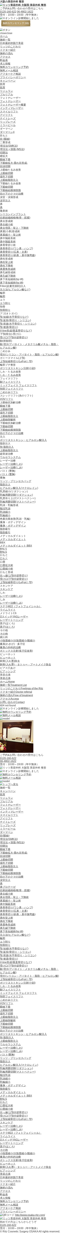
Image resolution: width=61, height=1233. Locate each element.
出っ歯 (14, 575)
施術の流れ (6, 53)
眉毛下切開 (6, 176)
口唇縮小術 (6, 568)
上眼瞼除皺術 (8, 419)
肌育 (2, 87)
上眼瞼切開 (6, 173)
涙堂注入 (5, 200)
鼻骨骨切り (16, 248)
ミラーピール (8, 125)
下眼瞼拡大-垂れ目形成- (14, 162)
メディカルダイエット (13, 539)
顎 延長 (15, 320)
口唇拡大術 (6, 565)
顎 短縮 (14, 317)
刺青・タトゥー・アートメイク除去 (25, 664)
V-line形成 (16, 330)
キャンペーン (8, 80)
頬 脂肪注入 (7, 447)
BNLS (3, 551)
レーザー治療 (11, 464)
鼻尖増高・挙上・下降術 (14, 228)
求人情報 (5, 63)
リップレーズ (8, 121)
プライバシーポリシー (13, 77)
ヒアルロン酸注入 (19, 488)
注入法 (15, 289)
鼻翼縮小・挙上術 (10, 234)
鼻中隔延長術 (8, 241)
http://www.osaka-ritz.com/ (30, 1215)
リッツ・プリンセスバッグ (15, 481)
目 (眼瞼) (5, 139)
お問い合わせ (12, 702)
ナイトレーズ (8, 118)
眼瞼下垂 (5, 159)
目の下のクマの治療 (11, 193)
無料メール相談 (9, 70)
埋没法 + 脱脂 (12, 149)
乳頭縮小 (5, 512)
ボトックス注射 (16, 650)
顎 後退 (9, 327)
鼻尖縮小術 (6, 224)
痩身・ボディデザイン (13, 525)
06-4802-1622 (25, 11)
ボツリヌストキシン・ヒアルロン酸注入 (23, 440)
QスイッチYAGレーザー (14, 616)
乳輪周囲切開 (16, 494)
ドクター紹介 (8, 50)
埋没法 (9, 145)
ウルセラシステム (10, 457)
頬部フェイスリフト (11, 388)
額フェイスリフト (10, 382)
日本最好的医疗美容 (11, 43)
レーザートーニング (11, 620)
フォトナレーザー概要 (13, 104)
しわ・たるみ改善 (10, 375)
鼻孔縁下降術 (8, 275)
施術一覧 (5, 39)
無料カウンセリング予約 (14, 67)
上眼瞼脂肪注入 (9, 180)
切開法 (4, 152)
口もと (4, 558)
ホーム (4, 36)
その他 (4, 633)
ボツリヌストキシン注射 (17, 368)
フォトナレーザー (10, 101)
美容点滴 (5, 678)
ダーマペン (6, 832)
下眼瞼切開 (6, 186)
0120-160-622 (8, 11)
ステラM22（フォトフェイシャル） (20, 606)
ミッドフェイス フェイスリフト (18, 385)
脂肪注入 (5, 484)
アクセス (5, 56)
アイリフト (6, 115)
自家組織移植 (15, 217)
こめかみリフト (9, 392)
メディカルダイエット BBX (16, 545)
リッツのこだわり (10, 46)
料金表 (4, 60)
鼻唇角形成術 (8, 269)
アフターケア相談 (10, 74)
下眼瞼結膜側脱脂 (10, 190)
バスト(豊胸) (7, 1054)
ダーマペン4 (7, 132)
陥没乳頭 (5, 508)
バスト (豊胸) (7, 474)
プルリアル (6, 94)
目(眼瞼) (4, 835)
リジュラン (6, 91)
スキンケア (6, 589)
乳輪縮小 (5, 515)
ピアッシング (8, 671)
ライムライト (8, 609)
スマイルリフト (9, 111)
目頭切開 (5, 166)
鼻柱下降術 (6, 265)
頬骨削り (5, 310)
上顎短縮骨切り (16, 361)
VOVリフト (6, 399)
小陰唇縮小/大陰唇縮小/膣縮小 (17, 640)
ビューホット (8, 657)
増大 (29, 354)
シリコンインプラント (13, 214)
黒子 (7, 626)
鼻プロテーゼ (8, 887)
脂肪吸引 (5, 532)
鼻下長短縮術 (11, 282)
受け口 (14, 337)
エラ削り (5, 303)
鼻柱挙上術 (6, 262)
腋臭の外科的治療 (10, 647)
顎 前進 (18, 323)
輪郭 (2, 296)
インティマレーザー (11, 108)
